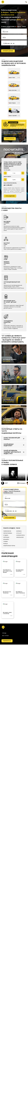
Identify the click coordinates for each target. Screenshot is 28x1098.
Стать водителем (9, 517)
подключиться (7, 640)
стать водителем (10, 196)
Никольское (20, 537)
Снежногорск (20, 535)
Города (4, 633)
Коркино (19, 531)
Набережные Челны (9, 545)
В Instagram (22, 483)
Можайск (6, 539)
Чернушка (6, 537)
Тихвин (5, 541)
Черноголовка (7, 533)
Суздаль (5, 535)
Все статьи (5, 635)
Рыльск (5, 543)
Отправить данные (8, 50)
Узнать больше (9, 138)
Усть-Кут (19, 533)
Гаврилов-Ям (7, 531)
